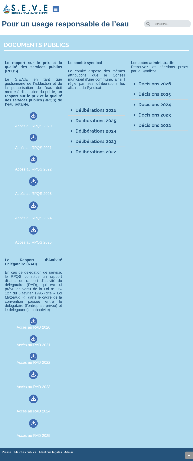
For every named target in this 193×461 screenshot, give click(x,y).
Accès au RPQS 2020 (33, 126)
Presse (6, 452)
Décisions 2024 (154, 104)
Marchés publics (25, 452)
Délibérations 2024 (95, 131)
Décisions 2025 (154, 94)
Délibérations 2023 (95, 141)
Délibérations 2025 (95, 120)
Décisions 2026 (154, 83)
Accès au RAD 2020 (33, 327)
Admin (68, 452)
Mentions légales (50, 452)
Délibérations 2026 (95, 110)
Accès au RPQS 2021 (33, 148)
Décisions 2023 (154, 115)
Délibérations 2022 (95, 151)
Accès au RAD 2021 (33, 345)
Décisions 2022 (154, 125)
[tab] (96, 110)
